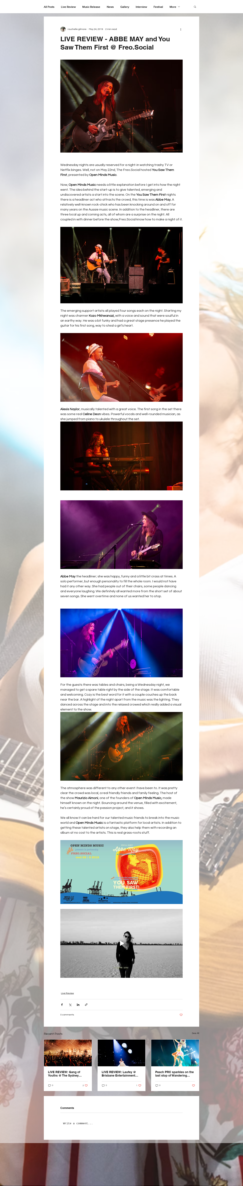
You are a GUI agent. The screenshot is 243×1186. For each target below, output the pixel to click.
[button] (195, 6)
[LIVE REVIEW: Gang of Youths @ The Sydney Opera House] (68, 1053)
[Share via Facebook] (61, 1004)
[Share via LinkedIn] (78, 1004)
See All (195, 1033)
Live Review (68, 6)
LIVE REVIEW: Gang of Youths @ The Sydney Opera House (64, 1073)
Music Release (91, 6)
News (110, 6)
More (173, 6)
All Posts (49, 6)
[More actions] (181, 29)
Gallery (124, 6)
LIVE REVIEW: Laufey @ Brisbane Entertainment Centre (119, 1073)
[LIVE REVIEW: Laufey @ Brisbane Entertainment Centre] (121, 1053)
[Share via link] (86, 1004)
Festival (158, 6)
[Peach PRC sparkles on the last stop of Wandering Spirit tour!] (175, 1053)
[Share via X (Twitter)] (70, 1004)
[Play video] (121, 943)
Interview (141, 6)
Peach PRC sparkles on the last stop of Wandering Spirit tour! (174, 1073)
